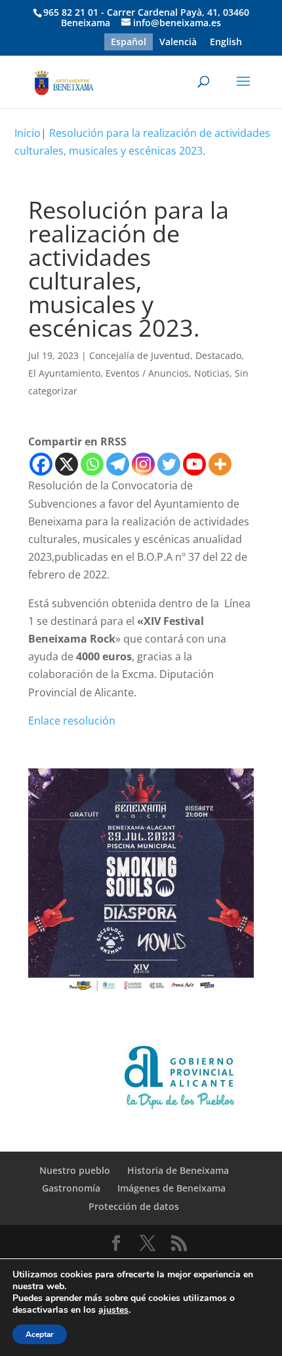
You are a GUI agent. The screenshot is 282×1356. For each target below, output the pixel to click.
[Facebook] (41, 464)
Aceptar (40, 1334)
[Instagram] (143, 464)
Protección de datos (134, 1206)
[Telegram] (117, 464)
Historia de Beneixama (178, 1170)
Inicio (27, 133)
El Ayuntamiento (64, 373)
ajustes (113, 1310)
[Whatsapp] (92, 464)
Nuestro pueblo (74, 1170)
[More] (220, 464)
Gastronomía (71, 1188)
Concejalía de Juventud (139, 355)
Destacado (218, 355)
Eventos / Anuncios (147, 373)
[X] (66, 464)
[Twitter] (168, 464)
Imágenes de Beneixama (171, 1188)
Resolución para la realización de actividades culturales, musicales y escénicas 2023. (142, 142)
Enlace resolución (71, 720)
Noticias (212, 373)
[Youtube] (194, 464)
